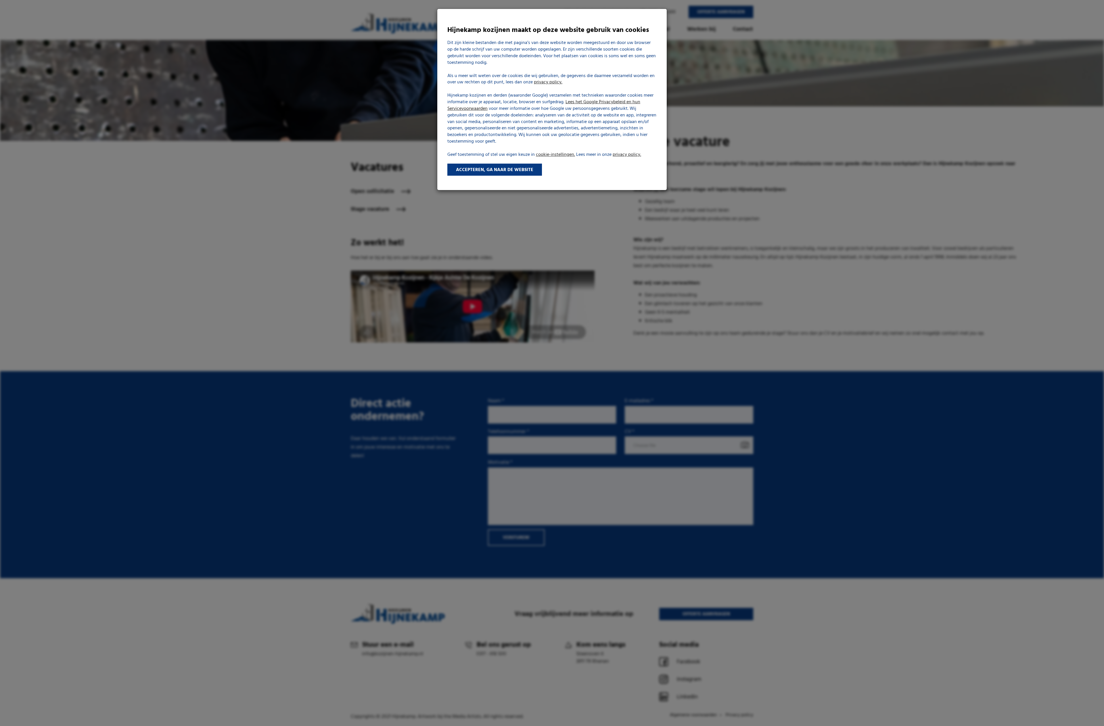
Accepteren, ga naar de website (494, 169)
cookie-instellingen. (555, 154)
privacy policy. (548, 82)
